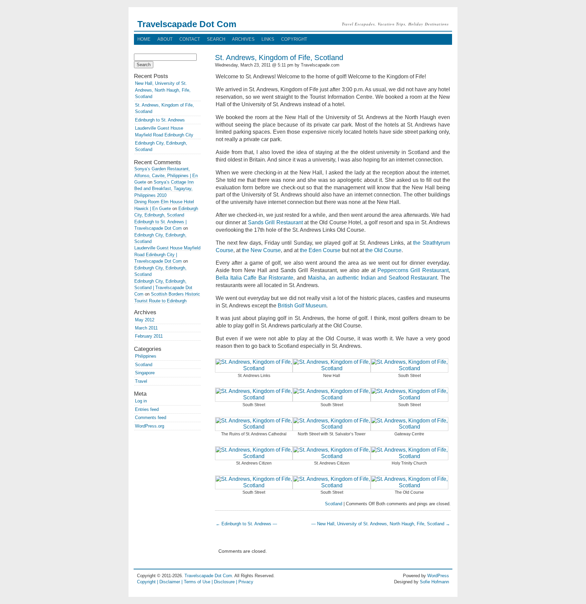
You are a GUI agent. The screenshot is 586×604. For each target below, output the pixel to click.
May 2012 (144, 319)
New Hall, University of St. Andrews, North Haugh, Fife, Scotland (163, 90)
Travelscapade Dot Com (186, 24)
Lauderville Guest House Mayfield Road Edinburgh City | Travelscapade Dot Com (167, 254)
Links (267, 39)
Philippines (145, 356)
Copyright (294, 39)
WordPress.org (149, 426)
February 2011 (149, 336)
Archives (243, 39)
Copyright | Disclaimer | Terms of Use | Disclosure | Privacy (195, 581)
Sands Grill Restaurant (275, 222)
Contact (189, 39)
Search (216, 39)
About (165, 39)
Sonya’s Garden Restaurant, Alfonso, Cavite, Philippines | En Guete (166, 175)
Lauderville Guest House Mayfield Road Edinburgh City (164, 131)
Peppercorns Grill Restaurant (413, 270)
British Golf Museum (302, 305)
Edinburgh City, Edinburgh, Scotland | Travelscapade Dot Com (163, 288)
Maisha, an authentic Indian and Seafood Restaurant (372, 278)
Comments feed (150, 417)
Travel (141, 381)
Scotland (333, 504)
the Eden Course (320, 250)
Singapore (145, 372)
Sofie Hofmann (434, 581)
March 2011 (146, 328)
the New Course (261, 250)
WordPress (438, 575)
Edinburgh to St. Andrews (160, 119)
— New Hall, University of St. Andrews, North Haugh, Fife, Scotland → (380, 524)
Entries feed (147, 409)
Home (144, 39)
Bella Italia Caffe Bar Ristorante (254, 278)
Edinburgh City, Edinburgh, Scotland (161, 146)
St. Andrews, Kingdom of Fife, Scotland (279, 57)
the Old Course (383, 250)
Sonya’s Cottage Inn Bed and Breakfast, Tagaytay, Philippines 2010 (164, 189)
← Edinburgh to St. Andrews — (246, 524)
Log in (141, 400)
